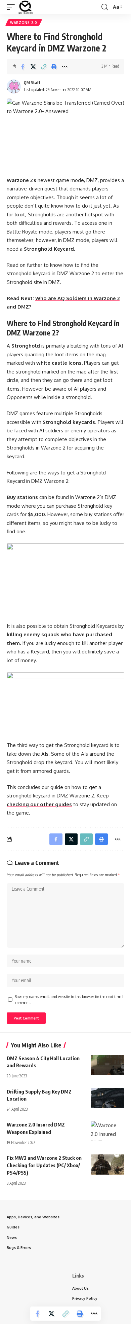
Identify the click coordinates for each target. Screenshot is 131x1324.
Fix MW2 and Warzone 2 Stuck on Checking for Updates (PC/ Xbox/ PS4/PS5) (44, 1165)
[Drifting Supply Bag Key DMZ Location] (107, 1098)
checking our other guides (39, 804)
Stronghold (25, 346)
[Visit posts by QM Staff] (14, 86)
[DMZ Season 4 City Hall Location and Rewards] (107, 1065)
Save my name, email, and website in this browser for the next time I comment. (69, 999)
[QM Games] (25, 7)
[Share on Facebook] (23, 66)
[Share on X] (33, 66)
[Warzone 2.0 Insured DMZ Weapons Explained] (107, 1131)
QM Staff (32, 82)
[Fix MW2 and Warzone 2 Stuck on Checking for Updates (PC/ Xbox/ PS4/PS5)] (107, 1164)
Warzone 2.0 (23, 23)
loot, (20, 214)
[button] (12, 7)
